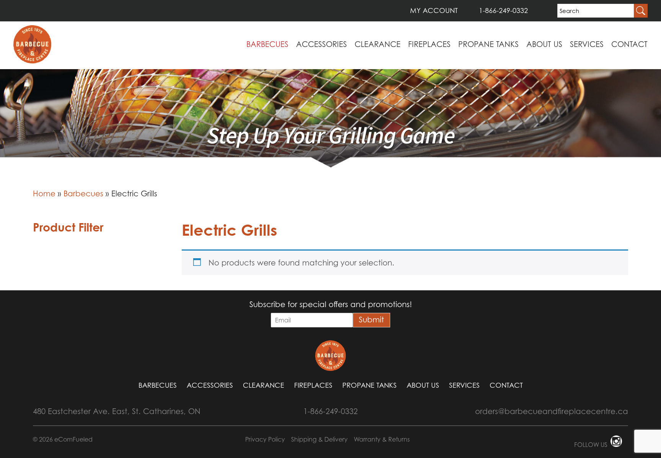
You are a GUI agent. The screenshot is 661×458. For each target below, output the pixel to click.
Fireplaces (429, 44)
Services (587, 44)
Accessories (321, 44)
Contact (629, 44)
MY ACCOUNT (434, 10)
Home (44, 193)
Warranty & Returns (382, 439)
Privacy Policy (265, 439)
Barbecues (267, 44)
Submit (371, 319)
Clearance (378, 44)
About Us (544, 44)
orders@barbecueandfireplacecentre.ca (551, 411)
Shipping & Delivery (319, 439)
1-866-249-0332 (503, 10)
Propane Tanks (488, 44)
